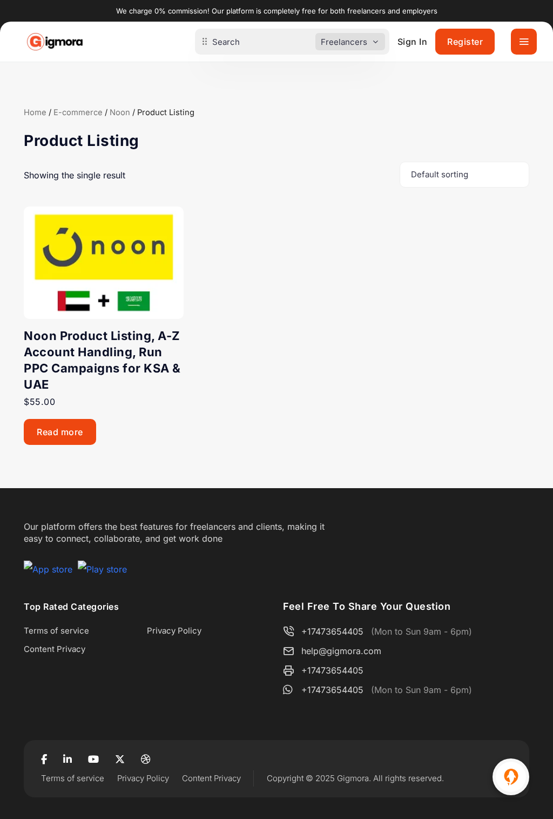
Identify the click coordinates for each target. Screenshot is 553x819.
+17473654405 (332, 631)
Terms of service (56, 630)
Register (465, 41)
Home (35, 112)
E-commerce (78, 112)
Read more (60, 432)
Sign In (412, 41)
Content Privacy (54, 649)
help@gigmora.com (341, 650)
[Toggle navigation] (524, 42)
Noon (120, 112)
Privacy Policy (174, 630)
